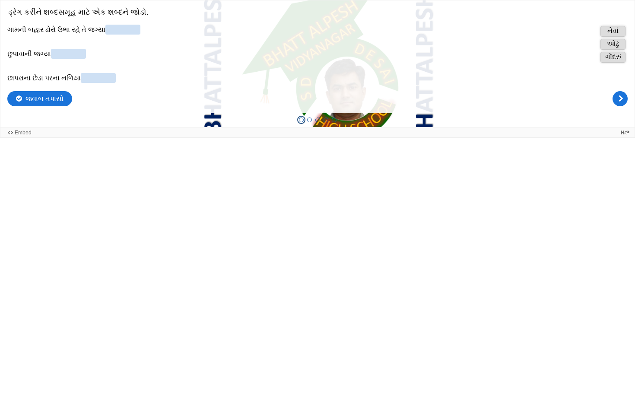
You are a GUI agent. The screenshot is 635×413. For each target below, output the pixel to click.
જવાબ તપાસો (44, 98)
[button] (612, 31)
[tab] (301, 120)
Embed (23, 133)
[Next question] (620, 98)
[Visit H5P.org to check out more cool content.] (625, 132)
